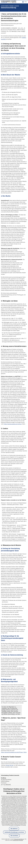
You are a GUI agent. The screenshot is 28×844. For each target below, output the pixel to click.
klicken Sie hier (9, 765)
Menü (26, 1)
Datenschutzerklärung (19, 839)
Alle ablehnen (14, 828)
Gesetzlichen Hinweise (18, 840)
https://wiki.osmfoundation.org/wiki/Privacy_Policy (14, 752)
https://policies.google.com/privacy (13, 424)
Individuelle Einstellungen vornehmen (14, 832)
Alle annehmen (14, 835)
